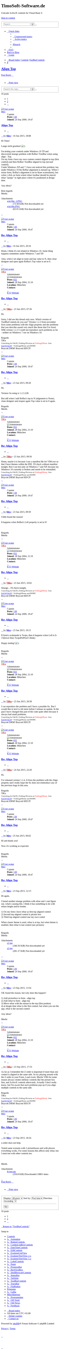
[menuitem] (22, 36)
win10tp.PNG (13, 206)
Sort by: (27, 1198)
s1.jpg (10, 943)
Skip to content (8, 18)
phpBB (16, 1323)
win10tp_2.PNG (14, 201)
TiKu (3, 271)
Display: (7, 1198)
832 (15, 279)
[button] (8, 104)
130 (15, 117)
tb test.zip (11, 1171)
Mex (3, 111)
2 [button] (7, 101)
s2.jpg (10, 948)
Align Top (8, 69)
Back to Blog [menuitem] (13, 52)
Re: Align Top (9, 235)
